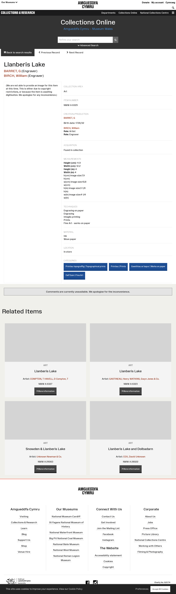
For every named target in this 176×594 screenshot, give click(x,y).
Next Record (75, 52)
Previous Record (50, 52)
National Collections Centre (154, 13)
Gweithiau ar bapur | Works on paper (148, 266)
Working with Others (150, 546)
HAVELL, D (50, 379)
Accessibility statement (108, 555)
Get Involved (108, 522)
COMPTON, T (37, 379)
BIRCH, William (15, 75)
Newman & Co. (54, 456)
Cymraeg (170, 2)
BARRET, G (12, 71)
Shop (24, 546)
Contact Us (108, 516)
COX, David (129, 456)
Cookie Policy (75, 589)
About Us (150, 516)
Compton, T (62, 379)
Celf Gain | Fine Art (74, 275)
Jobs (150, 522)
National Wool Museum (66, 550)
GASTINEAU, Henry (119, 379)
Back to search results (19, 52)
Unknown (41, 456)
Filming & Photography (150, 551)
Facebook (108, 534)
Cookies (108, 561)
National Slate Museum (66, 544)
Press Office (150, 528)
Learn (24, 528)
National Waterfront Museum (66, 532)
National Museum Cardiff (66, 516)
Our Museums (8, 2)
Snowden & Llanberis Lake (45, 449)
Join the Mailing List (108, 528)
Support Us (24, 540)
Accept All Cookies (160, 589)
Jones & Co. (153, 379)
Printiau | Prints (118, 266)
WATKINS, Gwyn (138, 379)
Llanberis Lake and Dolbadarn (130, 449)
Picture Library (150, 534)
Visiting (24, 516)
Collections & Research (18, 13)
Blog (24, 534)
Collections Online (128, 13)
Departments (108, 13)
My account (157, 2)
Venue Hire (24, 551)
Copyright (108, 567)
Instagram (108, 540)
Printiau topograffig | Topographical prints (85, 266)
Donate (145, 2)
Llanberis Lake (45, 371)
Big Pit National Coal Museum (66, 538)
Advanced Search (89, 45)
